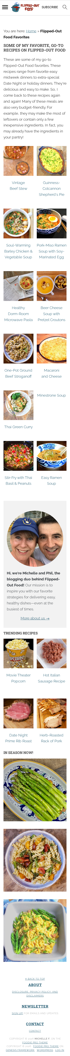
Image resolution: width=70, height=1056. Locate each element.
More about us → (35, 618)
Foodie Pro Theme (35, 1042)
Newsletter (35, 1006)
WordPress (45, 1050)
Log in (59, 1050)
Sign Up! (17, 1013)
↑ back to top (35, 979)
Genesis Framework (20, 1050)
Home (31, 31)
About (35, 984)
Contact (35, 1024)
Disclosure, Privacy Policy (31, 992)
